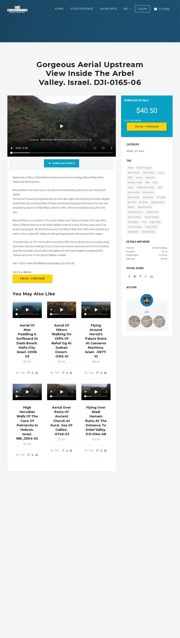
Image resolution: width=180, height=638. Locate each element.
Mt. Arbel (139, 151)
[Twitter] (135, 276)
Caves (161, 172)
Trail (144, 222)
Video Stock (151, 227)
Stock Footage (81, 8)
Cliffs (130, 177)
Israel (130, 187)
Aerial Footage (144, 168)
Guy (147, 312)
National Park (157, 202)
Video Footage (135, 227)
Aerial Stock (133, 172)
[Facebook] (129, 276)
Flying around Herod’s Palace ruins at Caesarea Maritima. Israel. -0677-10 (96, 340)
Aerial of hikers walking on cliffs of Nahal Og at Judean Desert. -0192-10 (62, 340)
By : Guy (20, 372)
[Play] (62, 126)
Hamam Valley (135, 182)
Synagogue (133, 222)
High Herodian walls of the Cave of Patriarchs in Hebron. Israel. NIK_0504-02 (27, 423)
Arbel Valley (148, 172)
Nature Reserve (135, 212)
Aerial (130, 168)
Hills (155, 182)
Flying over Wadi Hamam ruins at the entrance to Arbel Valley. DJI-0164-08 (96, 421)
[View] (28, 373)
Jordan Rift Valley (145, 187)
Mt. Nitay (143, 202)
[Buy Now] (32, 373)
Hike (148, 182)
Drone (139, 177)
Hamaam (150, 177)
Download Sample (63, 163)
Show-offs (108, 8)
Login (142, 8)
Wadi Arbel (133, 232)
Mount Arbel (133, 192)
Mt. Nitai (132, 202)
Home (59, 8)
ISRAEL (130, 151)
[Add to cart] (36, 373)
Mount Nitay (133, 197)
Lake (160, 187)
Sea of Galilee (134, 217)
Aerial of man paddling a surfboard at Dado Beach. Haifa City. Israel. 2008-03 (27, 340)
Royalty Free (152, 212)
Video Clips (155, 222)
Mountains (148, 197)
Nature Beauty (145, 207)
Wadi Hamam (148, 232)
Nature (131, 207)
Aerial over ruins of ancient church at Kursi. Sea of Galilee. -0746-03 (61, 421)
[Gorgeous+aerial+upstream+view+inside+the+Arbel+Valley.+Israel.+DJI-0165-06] (146, 276)
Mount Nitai (148, 192)
